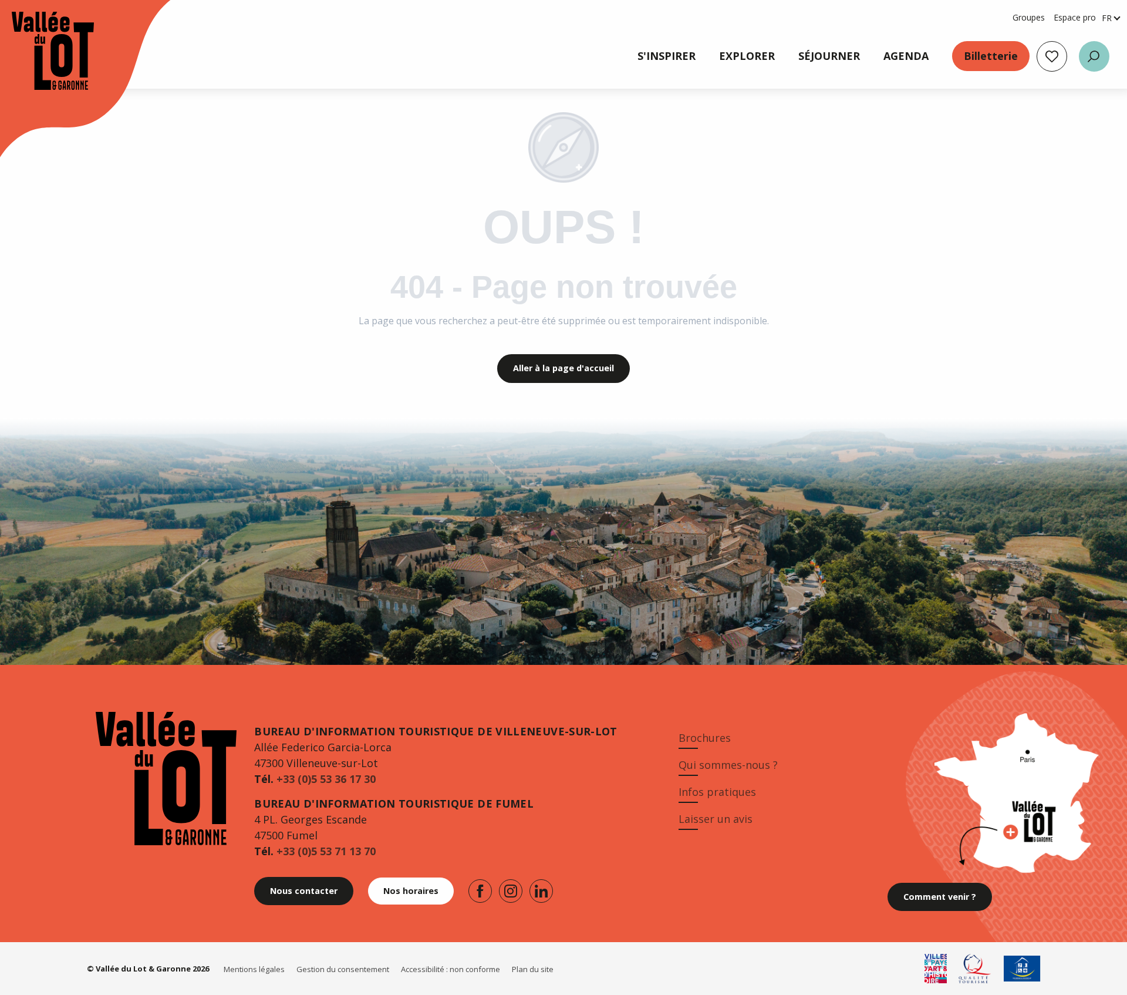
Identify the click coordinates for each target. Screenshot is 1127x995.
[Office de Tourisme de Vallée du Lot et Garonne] (41, 51)
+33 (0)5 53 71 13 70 (326, 851)
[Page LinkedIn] (541, 891)
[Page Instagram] (510, 891)
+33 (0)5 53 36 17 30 (326, 779)
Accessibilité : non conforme (450, 969)
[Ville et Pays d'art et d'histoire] (935, 968)
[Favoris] (1052, 56)
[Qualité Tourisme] (975, 968)
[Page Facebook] (480, 891)
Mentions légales (254, 969)
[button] (1094, 56)
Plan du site (533, 969)
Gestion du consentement (342, 969)
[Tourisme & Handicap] (1022, 968)
